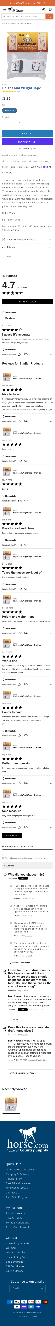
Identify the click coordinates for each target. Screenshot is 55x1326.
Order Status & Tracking (20, 1169)
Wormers (11, 1248)
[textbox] (27, 852)
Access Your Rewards (18, 1227)
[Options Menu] (51, 354)
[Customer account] (44, 9)
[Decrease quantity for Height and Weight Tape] (5, 122)
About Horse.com (16, 1213)
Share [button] (8, 256)
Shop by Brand (14, 1261)
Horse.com (23, 1312)
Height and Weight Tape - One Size (27, 378)
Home (4, 23)
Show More (12, 835)
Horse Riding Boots (17, 1257)
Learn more (40, 858)
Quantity (6, 117)
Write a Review (27, 301)
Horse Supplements (17, 1243)
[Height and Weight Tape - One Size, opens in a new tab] (6, 377)
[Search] (49, 16)
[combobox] (27, 16)
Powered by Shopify (34, 1312)
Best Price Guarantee (18, 1183)
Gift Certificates (15, 1266)
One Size (9, 110)
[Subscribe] (42, 1288)
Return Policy (14, 1178)
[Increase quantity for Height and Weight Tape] (19, 122)
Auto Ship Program (17, 1197)
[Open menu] (4, 9)
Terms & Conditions (17, 1222)
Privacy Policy (14, 1217)
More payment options (27, 148)
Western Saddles (16, 1252)
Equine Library (14, 1270)
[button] (27, 239)
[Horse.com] (16, 9)
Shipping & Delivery (17, 1174)
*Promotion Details (17, 1187)
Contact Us (12, 1192)
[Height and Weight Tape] (11, 1104)
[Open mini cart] (50, 9)
